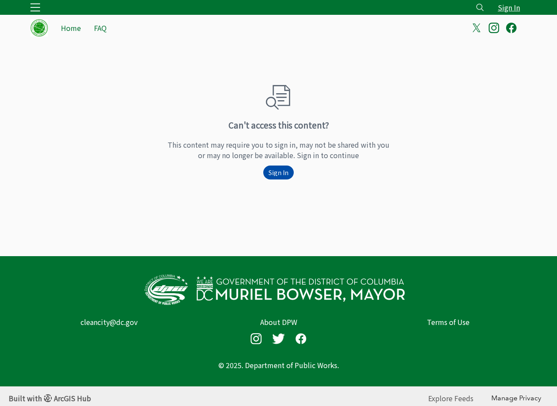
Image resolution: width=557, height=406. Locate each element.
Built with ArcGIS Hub (50, 398)
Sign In (509, 7)
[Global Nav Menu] (35, 7)
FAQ (100, 28)
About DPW (278, 322)
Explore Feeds (450, 398)
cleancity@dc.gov (109, 322)
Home (71, 28)
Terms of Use (448, 322)
